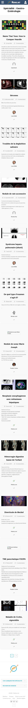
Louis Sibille (14, 116)
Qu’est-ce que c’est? (20, 696)
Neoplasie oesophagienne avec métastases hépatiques (14, 399)
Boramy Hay (14, 216)
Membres (5, 696)
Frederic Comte (14, 368)
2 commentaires (21, 563)
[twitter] (14, 701)
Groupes (11, 696)
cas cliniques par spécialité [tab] (12, 680)
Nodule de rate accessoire (14, 194)
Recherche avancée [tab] (9, 685)
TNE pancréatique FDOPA (14, 559)
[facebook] (11, 701)
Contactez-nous (7, 698)
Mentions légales (21, 698)
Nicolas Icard (14, 316)
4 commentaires (20, 301)
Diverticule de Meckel (14, 512)
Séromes (14, 95)
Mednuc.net (14, 429)
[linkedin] (16, 701)
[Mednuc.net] (14, 2)
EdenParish (14, 67)
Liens (14, 698)
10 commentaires (20, 351)
